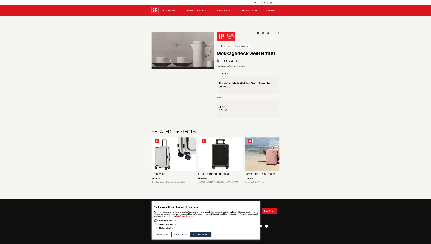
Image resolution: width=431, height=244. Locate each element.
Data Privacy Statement (185, 216)
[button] (271, 2)
